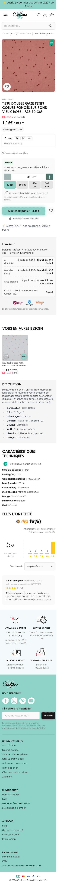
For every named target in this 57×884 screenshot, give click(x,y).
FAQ (4, 799)
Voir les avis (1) (18, 117)
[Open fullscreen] (28, 65)
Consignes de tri (10, 834)
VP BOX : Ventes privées (15, 754)
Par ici (5, 229)
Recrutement (9, 839)
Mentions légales (11, 856)
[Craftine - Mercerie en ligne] (19, 15)
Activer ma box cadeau (15, 763)
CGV (4, 861)
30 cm (10, 184)
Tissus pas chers (10, 767)
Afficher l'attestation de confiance (39, 529)
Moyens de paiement (14, 807)
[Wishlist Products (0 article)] (38, 15)
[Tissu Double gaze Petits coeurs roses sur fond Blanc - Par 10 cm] (15, 348)
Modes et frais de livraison (16, 803)
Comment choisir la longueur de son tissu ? (28, 193)
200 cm (35, 185)
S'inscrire (48, 715)
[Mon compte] (45, 15)
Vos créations (9, 745)
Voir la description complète (15, 153)
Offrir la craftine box (13, 758)
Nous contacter (10, 794)
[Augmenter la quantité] (49, 177)
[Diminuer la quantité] (7, 177)
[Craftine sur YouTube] (31, 700)
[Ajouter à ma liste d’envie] (7, 87)
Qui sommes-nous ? (12, 830)
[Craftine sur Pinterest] (22, 700)
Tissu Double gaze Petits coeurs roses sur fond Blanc (14, 364)
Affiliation (7, 776)
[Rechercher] (50, 26)
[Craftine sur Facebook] (5, 700)
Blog (4, 825)
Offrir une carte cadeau (15, 772)
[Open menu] (5, 14)
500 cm (47, 185)
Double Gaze (25, 33)
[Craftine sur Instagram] (14, 700)
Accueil (5, 33)
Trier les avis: (16, 566)
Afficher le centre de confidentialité (21, 865)
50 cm (22, 184)
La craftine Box (10, 750)
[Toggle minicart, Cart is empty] (51, 15)
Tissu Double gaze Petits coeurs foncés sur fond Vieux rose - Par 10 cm (45, 33)
